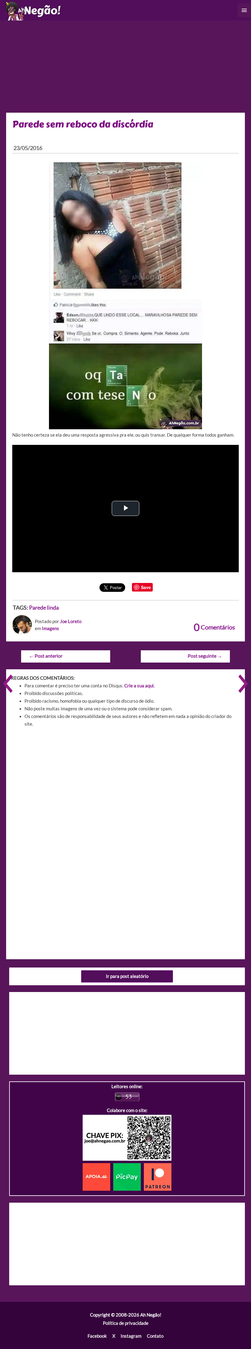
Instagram (131, 1336)
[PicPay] (128, 1176)
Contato (155, 1336)
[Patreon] (157, 1176)
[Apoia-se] (98, 1176)
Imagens (50, 628)
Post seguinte (205, 656)
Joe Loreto (70, 621)
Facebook (97, 1336)
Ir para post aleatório (127, 976)
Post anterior (45, 656)
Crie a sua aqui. (139, 685)
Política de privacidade (125, 1323)
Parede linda (44, 607)
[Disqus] (125, 819)
